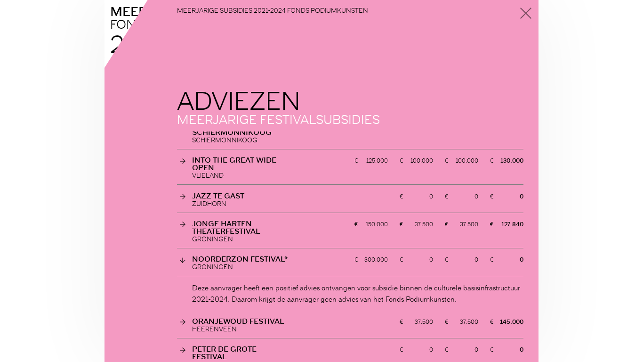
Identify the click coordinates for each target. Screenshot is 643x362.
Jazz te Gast (218, 195)
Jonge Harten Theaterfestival (226, 227)
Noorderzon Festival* (240, 259)
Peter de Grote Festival (224, 353)
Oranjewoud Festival (238, 321)
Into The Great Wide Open (234, 164)
